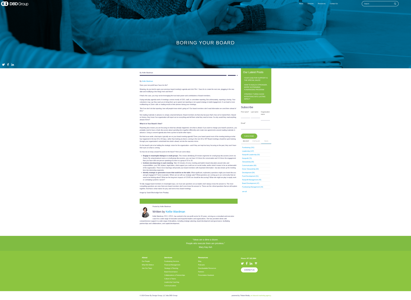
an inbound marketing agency (260, 295)
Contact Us (249, 270)
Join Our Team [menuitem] (147, 268)
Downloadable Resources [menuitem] (207, 268)
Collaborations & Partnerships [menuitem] (174, 275)
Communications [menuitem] (170, 286)
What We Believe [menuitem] (148, 265)
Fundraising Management (252, 187)
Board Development (250, 183)
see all (244, 191)
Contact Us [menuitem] (334, 3)
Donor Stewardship (250, 169)
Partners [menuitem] (201, 272)
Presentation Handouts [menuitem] (206, 275)
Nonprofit (247, 158)
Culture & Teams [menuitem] (170, 279)
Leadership (248, 151)
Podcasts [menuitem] (201, 265)
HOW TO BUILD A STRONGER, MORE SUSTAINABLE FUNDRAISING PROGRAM (255, 87)
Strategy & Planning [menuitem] (171, 268)
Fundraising (248, 147)
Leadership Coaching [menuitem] (171, 282)
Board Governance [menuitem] (171, 272)
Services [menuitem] (310, 3)
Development (248, 172)
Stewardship (248, 162)
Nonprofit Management (251, 180)
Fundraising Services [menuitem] (171, 261)
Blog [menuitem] (199, 261)
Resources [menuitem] (322, 3)
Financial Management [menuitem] (172, 265)
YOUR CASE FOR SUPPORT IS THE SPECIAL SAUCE (256, 79)
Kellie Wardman (147, 81)
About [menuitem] (301, 3)
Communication (249, 165)
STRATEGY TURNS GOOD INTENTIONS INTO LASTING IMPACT (254, 96)
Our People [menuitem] (146, 261)
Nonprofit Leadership (251, 155)
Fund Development (250, 176)
